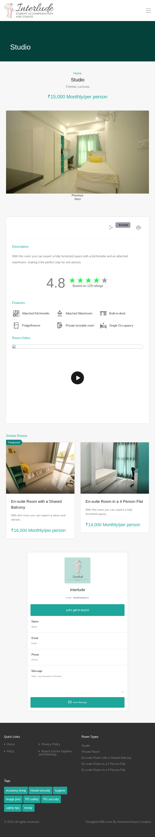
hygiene (60, 790)
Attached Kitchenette (35, 313)
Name (34, 621)
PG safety (32, 799)
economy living (16, 790)
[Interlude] (29, 16)
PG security (51, 799)
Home (77, 73)
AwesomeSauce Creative (134, 821)
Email (34, 638)
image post (13, 799)
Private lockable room (80, 325)
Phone (35, 654)
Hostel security (40, 790)
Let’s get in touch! (77, 610)
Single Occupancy (121, 325)
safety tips (13, 808)
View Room (40, 483)
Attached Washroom (79, 313)
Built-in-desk (117, 313)
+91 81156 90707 (131, 10)
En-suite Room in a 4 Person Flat (114, 501)
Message (36, 671)
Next (77, 199)
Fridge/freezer (31, 325)
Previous (77, 195)
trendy (28, 808)
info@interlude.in (81, 598)
